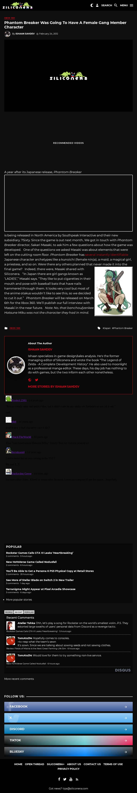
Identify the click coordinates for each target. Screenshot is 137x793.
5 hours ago (65, 631)
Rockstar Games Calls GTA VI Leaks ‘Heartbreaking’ (39, 552)
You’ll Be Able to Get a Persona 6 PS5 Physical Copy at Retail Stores (50, 571)
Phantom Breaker (123, 328)
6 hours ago (74, 648)
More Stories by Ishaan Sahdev (53, 386)
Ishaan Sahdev (25, 33)
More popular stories (19, 599)
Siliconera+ (55, 764)
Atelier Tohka (26, 623)
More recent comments (19, 679)
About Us (74, 764)
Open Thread (34, 764)
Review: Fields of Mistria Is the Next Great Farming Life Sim (36, 648)
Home (18, 764)
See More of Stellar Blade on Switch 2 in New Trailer (40, 580)
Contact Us (92, 764)
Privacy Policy (68, 768)
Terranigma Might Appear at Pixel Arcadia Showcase (40, 589)
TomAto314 (25, 638)
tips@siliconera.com (75, 788)
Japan (107, 328)
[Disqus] (68, 438)
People (9, 612)
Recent (18, 612)
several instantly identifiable (106, 254)
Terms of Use (113, 764)
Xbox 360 (9, 18)
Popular (29, 612)
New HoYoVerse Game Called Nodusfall (31, 562)
